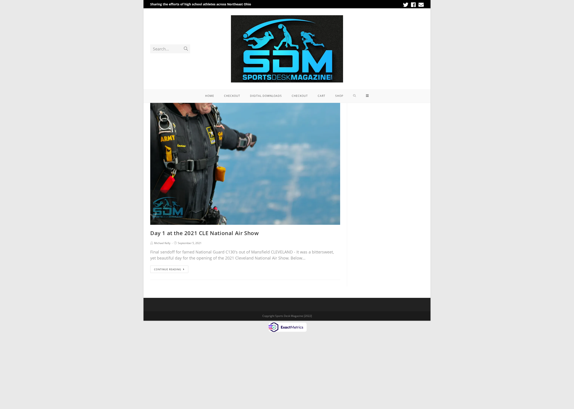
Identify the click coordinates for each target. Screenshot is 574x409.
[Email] (420, 4)
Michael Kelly (162, 243)
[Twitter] (406, 4)
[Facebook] (413, 4)
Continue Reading (167, 269)
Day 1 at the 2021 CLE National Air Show (204, 233)
